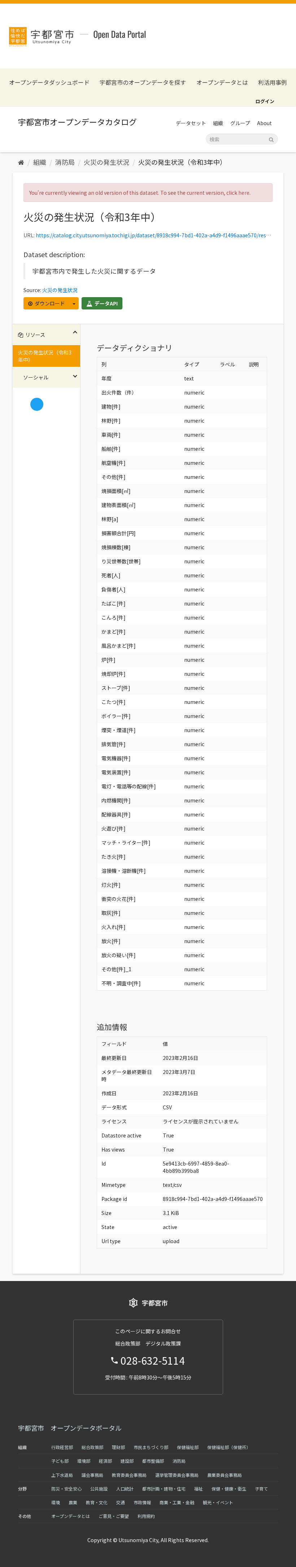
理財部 (118, 1447)
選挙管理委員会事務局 (177, 1475)
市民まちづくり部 (151, 1447)
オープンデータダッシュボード (49, 82)
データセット (191, 123)
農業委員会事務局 (224, 1475)
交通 (120, 1502)
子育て (261, 1488)
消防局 (65, 162)
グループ (240, 123)
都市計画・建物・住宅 (164, 1488)
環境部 (83, 1461)
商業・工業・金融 (177, 1502)
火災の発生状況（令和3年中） (182, 162)
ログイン (265, 101)
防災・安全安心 (66, 1488)
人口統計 (125, 1488)
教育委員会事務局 (129, 1475)
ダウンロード (49, 303)
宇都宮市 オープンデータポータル (70, 1427)
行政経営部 (62, 1447)
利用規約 (146, 1516)
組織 (218, 123)
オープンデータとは (222, 82)
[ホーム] (21, 162)
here (243, 192)
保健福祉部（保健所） (229, 1447)
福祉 (198, 1488)
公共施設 (99, 1488)
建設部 (127, 1461)
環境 (55, 1502)
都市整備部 (153, 1461)
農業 (73, 1502)
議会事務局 (92, 1475)
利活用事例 (272, 82)
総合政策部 (92, 1447)
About (264, 123)
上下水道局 (62, 1475)
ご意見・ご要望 (114, 1516)
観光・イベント (218, 1502)
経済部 (105, 1461)
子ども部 (60, 1461)
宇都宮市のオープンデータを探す (143, 82)
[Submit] (271, 139)
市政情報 (142, 1502)
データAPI (105, 303)
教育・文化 (97, 1502)
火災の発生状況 (106, 162)
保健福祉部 (188, 1447)
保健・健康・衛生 (229, 1488)
